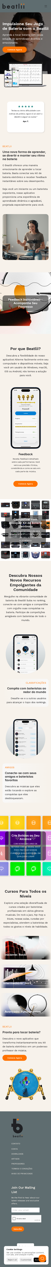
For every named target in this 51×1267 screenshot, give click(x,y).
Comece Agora (25, 484)
